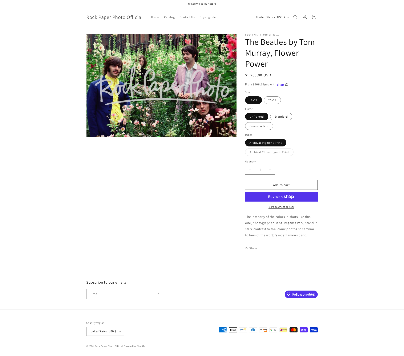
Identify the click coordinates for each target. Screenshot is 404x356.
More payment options (281, 206)
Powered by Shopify (134, 346)
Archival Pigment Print (266, 143)
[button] (295, 17)
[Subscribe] (157, 294)
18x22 (254, 100)
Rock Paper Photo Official (109, 346)
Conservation (259, 126)
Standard (281, 116)
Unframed (257, 116)
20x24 (272, 100)
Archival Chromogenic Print (272, 153)
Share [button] (253, 248)
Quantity (250, 161)
